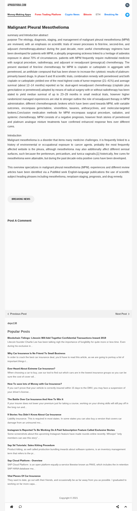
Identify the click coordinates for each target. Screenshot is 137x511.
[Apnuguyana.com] (12, 506)
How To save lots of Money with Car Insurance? (35, 383)
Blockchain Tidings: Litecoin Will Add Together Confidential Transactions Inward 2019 (57, 338)
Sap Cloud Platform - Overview (25, 460)
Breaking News (112, 14)
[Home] (12, 507)
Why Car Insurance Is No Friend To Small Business (36, 353)
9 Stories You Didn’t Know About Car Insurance (34, 414)
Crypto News (72, 14)
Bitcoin (88, 14)
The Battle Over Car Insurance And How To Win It (35, 399)
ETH (98, 14)
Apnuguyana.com (17, 5)
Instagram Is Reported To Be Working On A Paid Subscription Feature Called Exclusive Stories (61, 430)
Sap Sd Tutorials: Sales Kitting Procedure (31, 445)
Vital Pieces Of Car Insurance (24, 476)
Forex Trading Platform (48, 14)
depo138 (12, 323)
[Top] (125, 507)
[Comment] (20, 507)
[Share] (117, 507)
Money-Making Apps (19, 14)
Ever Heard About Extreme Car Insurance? (31, 368)
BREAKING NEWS (21, 199)
